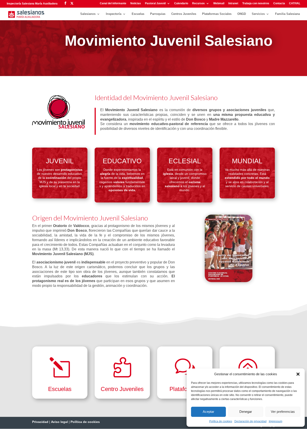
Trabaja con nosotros (255, 3)
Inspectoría (113, 14)
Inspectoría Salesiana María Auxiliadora (32, 3)
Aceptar (208, 411)
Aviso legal (59, 422)
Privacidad (40, 422)
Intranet (233, 3)
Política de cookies (220, 421)
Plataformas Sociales (216, 14)
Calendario (181, 3)
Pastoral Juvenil (155, 3)
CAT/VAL (294, 3)
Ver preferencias (283, 411)
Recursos (198, 3)
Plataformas (184, 389)
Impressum (275, 421)
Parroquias (157, 14)
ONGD (241, 14)
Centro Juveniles (122, 389)
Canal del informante (113, 3)
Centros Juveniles (183, 14)
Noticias (135, 3)
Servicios (258, 14)
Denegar (245, 411)
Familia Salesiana (287, 14)
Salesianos (88, 14)
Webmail (218, 3)
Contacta (279, 3)
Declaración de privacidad (250, 421)
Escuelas (138, 14)
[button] (298, 374)
